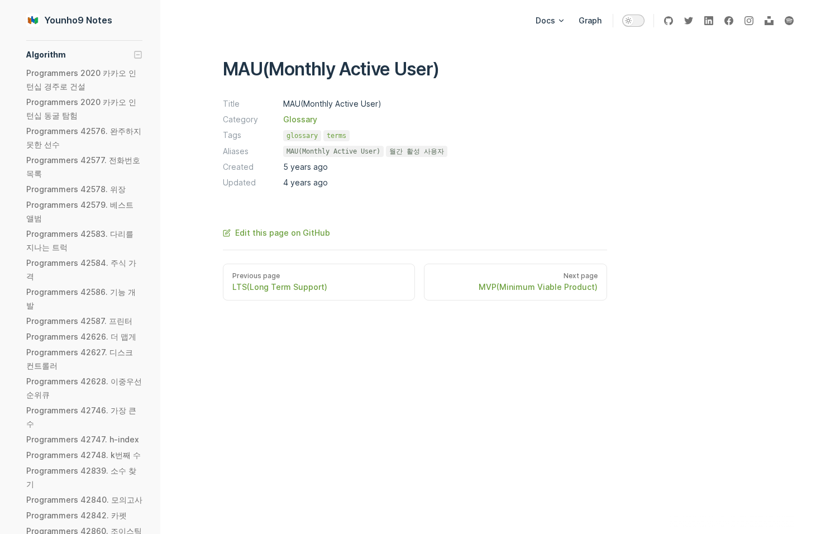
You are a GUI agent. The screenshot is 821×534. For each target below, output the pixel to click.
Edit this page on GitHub (282, 232)
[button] (84, 55)
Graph (590, 20)
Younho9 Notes (78, 20)
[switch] (633, 21)
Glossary (300, 119)
